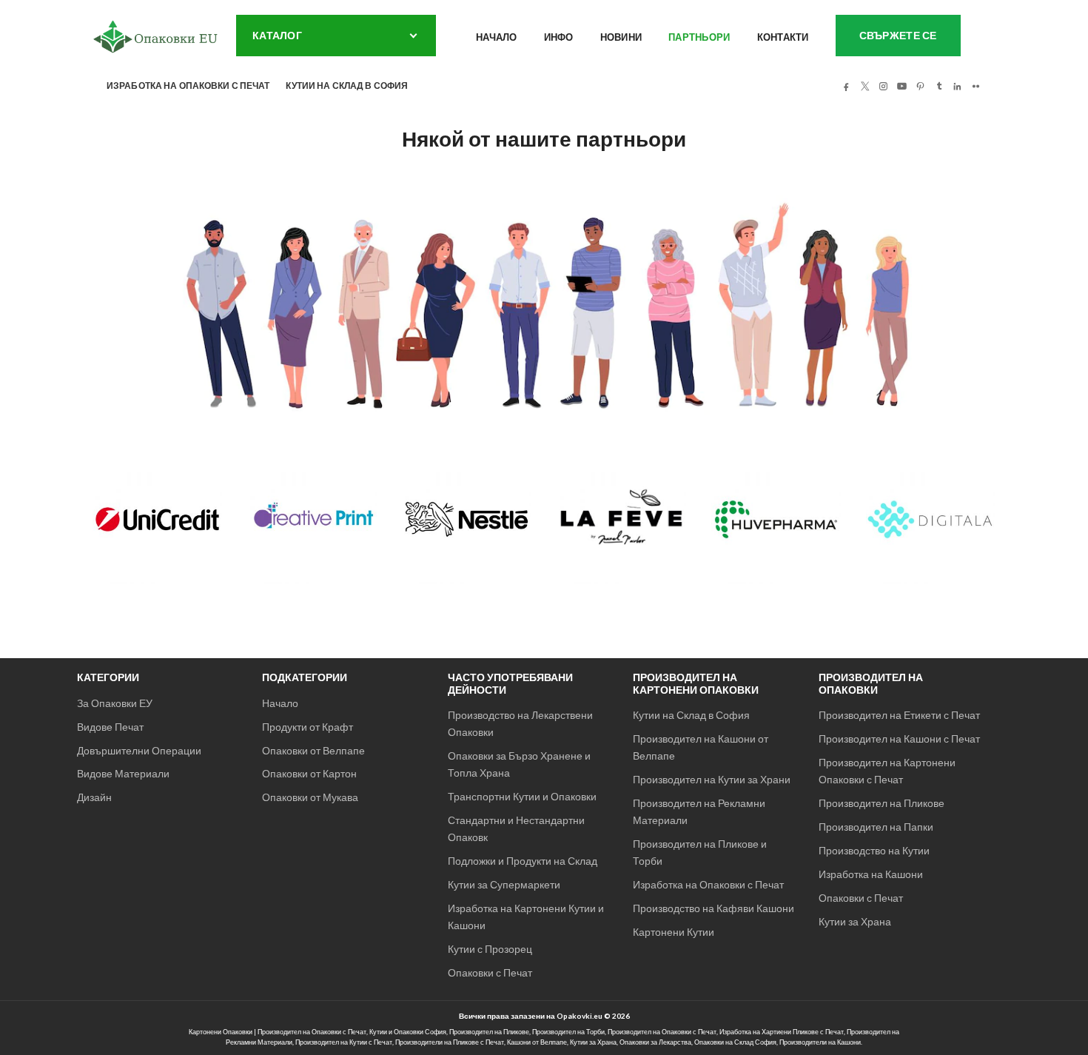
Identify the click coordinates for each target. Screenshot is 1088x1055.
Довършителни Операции (139, 750)
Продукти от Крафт (307, 726)
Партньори (699, 37)
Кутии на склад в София (347, 85)
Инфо (559, 37)
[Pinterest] (920, 86)
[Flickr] (975, 86)
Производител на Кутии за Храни (711, 779)
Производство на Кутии (874, 850)
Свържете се (898, 35)
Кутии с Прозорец (490, 948)
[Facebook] (846, 86)
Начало (496, 37)
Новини (621, 37)
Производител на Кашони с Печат (899, 738)
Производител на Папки (876, 826)
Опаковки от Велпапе (313, 750)
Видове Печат (110, 726)
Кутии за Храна (855, 921)
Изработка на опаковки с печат (188, 85)
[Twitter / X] (864, 86)
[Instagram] (883, 86)
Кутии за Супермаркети (504, 884)
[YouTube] (901, 86)
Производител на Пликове (881, 803)
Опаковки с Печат (490, 972)
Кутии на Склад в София (691, 715)
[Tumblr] (938, 86)
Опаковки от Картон (309, 773)
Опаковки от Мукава (310, 797)
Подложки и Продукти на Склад (522, 860)
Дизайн (94, 797)
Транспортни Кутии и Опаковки (522, 796)
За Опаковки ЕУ (114, 703)
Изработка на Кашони (871, 874)
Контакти (783, 37)
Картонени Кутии (673, 931)
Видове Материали (123, 773)
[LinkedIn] (957, 86)
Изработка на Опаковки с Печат (708, 884)
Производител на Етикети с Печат (899, 715)
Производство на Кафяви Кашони (713, 908)
